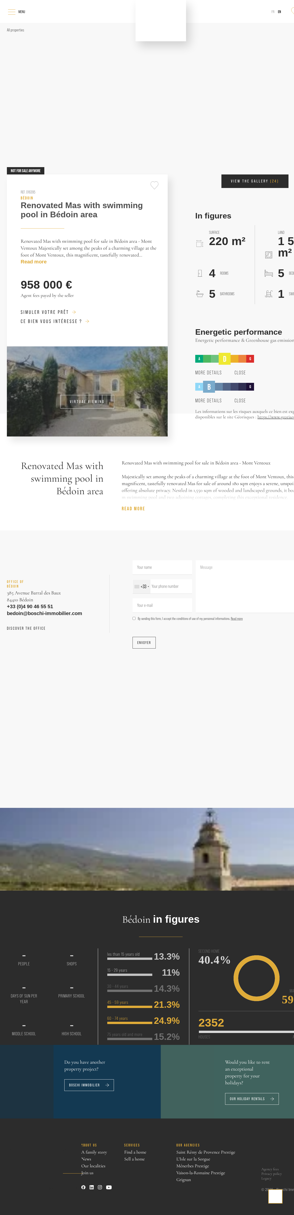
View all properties (60, 1188)
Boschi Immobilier (84, 1085)
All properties (15, 30)
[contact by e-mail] (275, 1196)
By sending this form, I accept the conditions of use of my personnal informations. (190, 618)
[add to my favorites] (154, 185)
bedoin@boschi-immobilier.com (38, 613)
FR (272, 12)
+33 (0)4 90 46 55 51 (25, 607)
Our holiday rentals (247, 1099)
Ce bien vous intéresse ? (51, 321)
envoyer (144, 643)
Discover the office (26, 628)
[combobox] (141, 587)
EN (279, 11)
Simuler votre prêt (45, 312)
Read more (31, 262)
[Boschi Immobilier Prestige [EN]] (161, 20)
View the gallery (255, 181)
